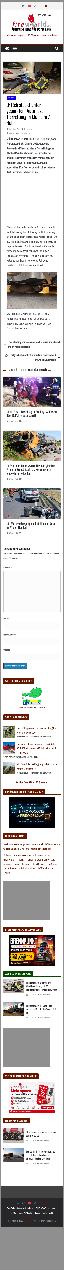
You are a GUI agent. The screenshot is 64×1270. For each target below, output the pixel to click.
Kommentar (8, 567)
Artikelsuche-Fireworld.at (45, 1213)
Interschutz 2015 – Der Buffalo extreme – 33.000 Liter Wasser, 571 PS (41, 1009)
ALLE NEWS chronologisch (46, 1208)
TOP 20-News (32, 35)
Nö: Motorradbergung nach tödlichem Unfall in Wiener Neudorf (31, 525)
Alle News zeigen (14, 35)
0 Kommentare (28, 129)
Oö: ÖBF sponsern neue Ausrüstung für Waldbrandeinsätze (36, 730)
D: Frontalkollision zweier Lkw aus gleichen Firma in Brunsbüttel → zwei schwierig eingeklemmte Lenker (31, 469)
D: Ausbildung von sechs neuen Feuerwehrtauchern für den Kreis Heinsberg (34, 344)
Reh (21, 133)
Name (6, 618)
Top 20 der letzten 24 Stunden (21, 1213)
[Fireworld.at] (7, 48)
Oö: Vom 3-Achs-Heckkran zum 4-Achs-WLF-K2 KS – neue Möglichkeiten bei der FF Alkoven (37, 749)
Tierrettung (26, 133)
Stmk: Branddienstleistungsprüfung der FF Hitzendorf (41, 1133)
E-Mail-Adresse (9, 634)
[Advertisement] (26, 900)
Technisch (11, 97)
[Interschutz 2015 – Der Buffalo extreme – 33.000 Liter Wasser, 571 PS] (13, 1012)
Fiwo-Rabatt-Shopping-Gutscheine (20, 1208)
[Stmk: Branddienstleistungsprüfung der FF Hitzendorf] (13, 1137)
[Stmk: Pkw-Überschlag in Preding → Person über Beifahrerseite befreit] (32, 378)
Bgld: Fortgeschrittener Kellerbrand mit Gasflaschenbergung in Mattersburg (30, 357)
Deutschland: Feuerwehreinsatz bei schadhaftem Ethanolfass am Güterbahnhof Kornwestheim (40, 1155)
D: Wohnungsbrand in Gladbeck (35, 848)
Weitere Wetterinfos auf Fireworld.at (32, 707)
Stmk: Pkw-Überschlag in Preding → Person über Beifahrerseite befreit (32, 413)
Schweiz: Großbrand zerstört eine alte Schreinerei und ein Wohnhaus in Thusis (30, 869)
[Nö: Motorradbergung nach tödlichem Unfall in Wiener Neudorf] (32, 490)
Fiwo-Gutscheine (49, 35)
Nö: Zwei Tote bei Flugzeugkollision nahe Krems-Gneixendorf (37, 766)
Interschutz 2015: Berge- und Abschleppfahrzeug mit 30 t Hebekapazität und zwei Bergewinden (41, 986)
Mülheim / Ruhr (14, 133)
